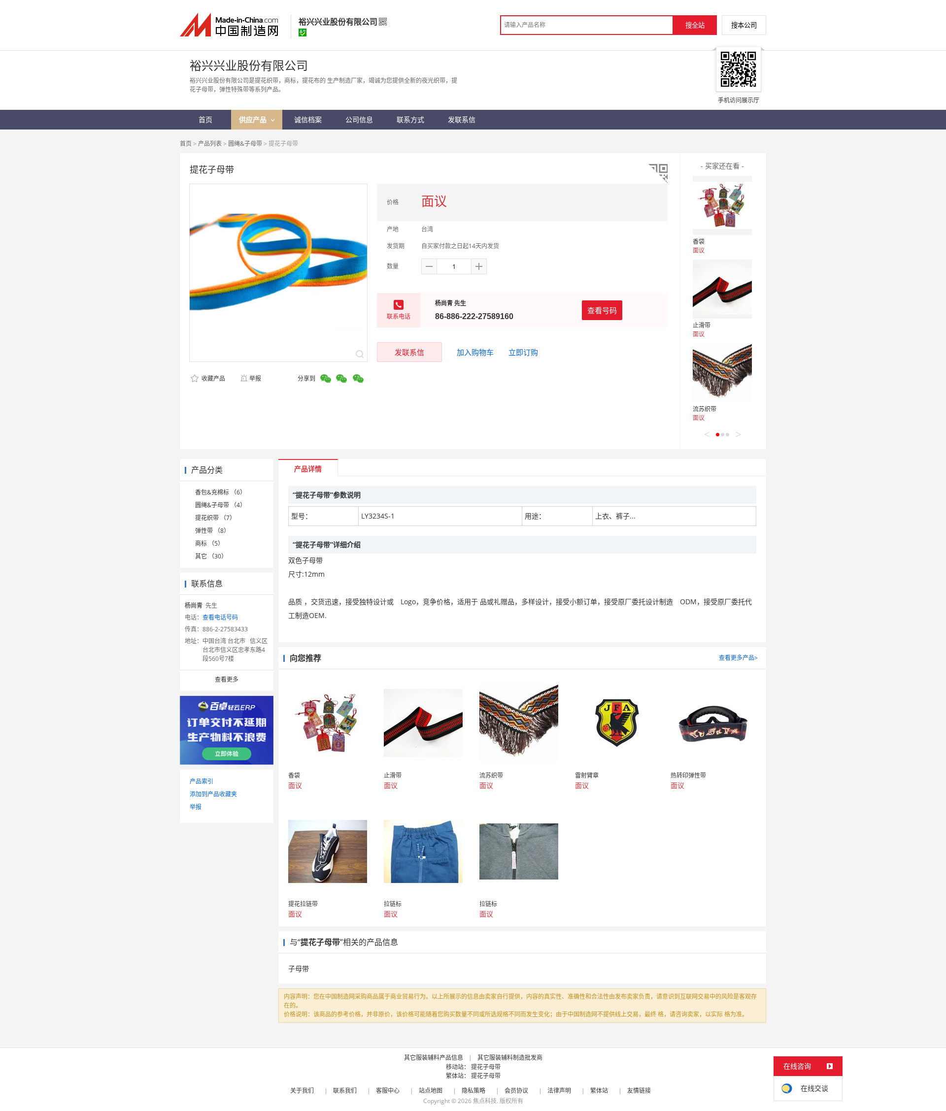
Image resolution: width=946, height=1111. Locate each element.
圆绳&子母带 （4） (220, 505)
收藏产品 (212, 378)
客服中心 (388, 1090)
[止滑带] (722, 289)
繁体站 (599, 1090)
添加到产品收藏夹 (213, 794)
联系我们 (345, 1090)
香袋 (699, 241)
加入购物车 (475, 352)
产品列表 (210, 143)
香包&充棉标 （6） (220, 492)
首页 (186, 143)
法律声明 (559, 1090)
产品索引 (201, 781)
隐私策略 (473, 1090)
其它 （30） (211, 556)
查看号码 (602, 310)
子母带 (298, 968)
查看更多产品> (738, 658)
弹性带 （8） (212, 530)
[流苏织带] (722, 372)
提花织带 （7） (215, 518)
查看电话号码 (220, 617)
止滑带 (701, 325)
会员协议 (516, 1090)
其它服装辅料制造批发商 (509, 1057)
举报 (255, 378)
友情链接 (639, 1090)
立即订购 (523, 352)
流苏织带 (704, 409)
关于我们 (302, 1090)
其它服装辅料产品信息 (433, 1057)
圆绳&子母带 (245, 143)
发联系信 (409, 352)
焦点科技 (485, 1101)
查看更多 (226, 679)
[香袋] (722, 205)
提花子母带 (486, 1067)
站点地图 (430, 1090)
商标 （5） (209, 543)
